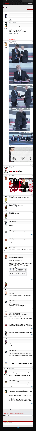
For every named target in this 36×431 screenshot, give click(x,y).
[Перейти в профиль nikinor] (6, 199)
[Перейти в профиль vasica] (6, 15)
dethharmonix (6, 220)
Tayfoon (6, 22)
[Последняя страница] (18, 409)
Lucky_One (5, 338)
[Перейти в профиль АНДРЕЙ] (6, 169)
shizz (5, 289)
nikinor (6, 196)
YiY (5, 204)
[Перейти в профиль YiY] (6, 207)
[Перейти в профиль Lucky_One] (6, 325)
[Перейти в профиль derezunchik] (6, 44)
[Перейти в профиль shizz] (6, 292)
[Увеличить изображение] (21, 53)
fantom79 (6, 229)
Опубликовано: (11, 12)
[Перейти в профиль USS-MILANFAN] (6, 371)
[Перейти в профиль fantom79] (6, 232)
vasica (6, 12)
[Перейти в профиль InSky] (6, 363)
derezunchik (5, 41)
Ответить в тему (30, 9)
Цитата (11, 164)
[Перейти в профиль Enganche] (6, 382)
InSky (13, 369)
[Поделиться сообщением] (32, 12)
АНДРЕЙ (6, 166)
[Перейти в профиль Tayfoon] (6, 25)
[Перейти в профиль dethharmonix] (6, 223)
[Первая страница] (3, 409)
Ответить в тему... (8, 415)
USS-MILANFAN (6, 368)
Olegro (6, 175)
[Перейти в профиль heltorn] (4, 7)
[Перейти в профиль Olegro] (6, 178)
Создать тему (25, 9)
